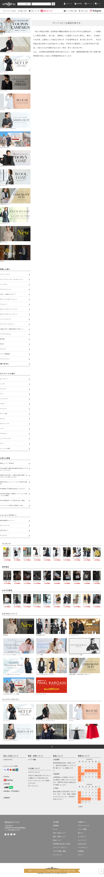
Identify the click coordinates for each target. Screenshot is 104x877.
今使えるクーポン (48, 11)
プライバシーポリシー (60, 847)
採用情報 (56, 825)
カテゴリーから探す (10, 11)
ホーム (55, 829)
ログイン (89, 3)
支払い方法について (59, 833)
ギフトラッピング (83, 825)
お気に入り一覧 (35, 11)
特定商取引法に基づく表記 (61, 844)
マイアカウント (83, 847)
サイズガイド (82, 836)
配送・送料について (59, 836)
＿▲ (101, 871)
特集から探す (23, 11)
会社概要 (56, 822)
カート (99, 3)
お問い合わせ (84, 11)
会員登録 (79, 3)
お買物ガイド (82, 822)
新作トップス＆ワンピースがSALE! (52, 871)
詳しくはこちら (33, 786)
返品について (57, 840)
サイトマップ (57, 855)
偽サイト (81, 833)
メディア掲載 (82, 829)
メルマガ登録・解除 (71, 11)
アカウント (69, 3)
